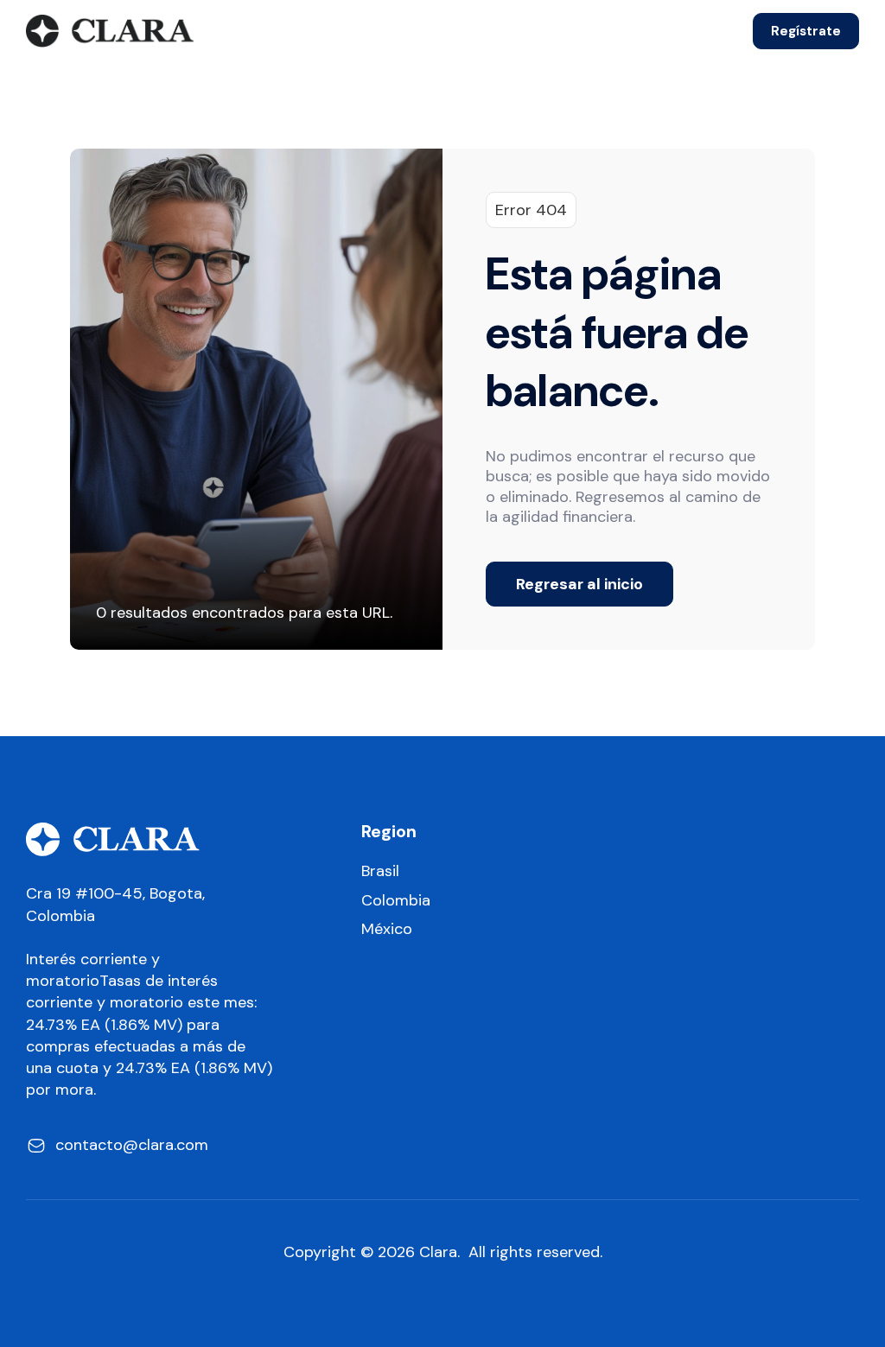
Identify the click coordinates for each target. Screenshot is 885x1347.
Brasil (380, 871)
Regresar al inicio (579, 584)
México (386, 929)
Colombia (395, 901)
